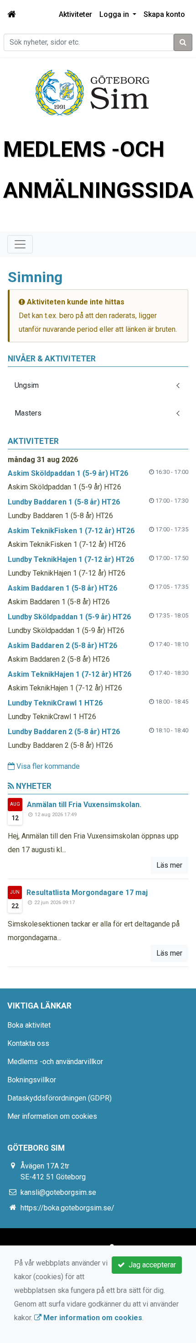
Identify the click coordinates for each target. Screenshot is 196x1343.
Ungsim (27, 385)
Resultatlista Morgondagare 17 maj (87, 892)
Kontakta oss (28, 1043)
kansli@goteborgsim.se (58, 1192)
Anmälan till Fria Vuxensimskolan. (84, 804)
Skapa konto (164, 14)
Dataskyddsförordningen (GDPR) (59, 1098)
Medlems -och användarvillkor (55, 1061)
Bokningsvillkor (31, 1079)
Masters (28, 413)
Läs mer (169, 865)
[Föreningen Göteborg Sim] (93, 91)
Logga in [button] (115, 14)
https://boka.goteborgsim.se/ (67, 1208)
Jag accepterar (150, 1265)
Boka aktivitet (29, 1025)
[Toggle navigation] (20, 244)
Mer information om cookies (52, 1116)
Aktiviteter (75, 14)
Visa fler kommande (47, 766)
